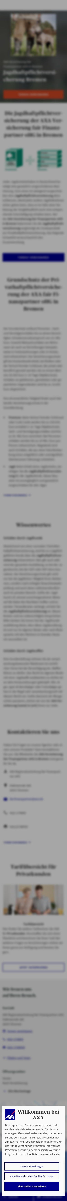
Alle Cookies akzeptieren (32, 1186)
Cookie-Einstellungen (31, 1166)
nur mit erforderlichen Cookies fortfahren (31, 1176)
